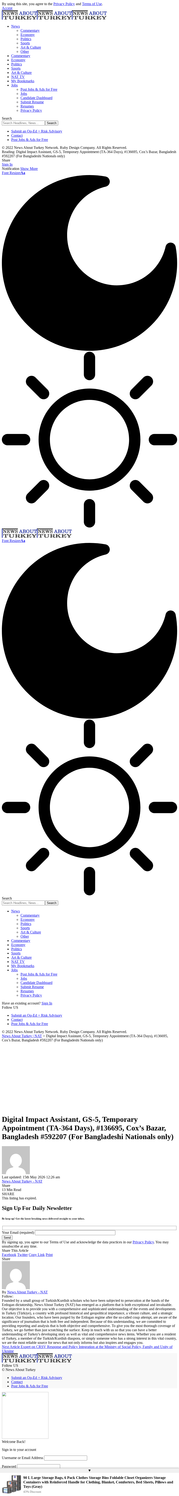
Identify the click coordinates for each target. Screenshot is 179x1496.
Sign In (46, 1003)
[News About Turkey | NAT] (54, 18)
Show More (29, 169)
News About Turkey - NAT (22, 1181)
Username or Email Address (22, 1458)
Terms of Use (92, 4)
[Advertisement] (89, 1077)
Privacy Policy (64, 4)
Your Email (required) (18, 1232)
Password (9, 1466)
